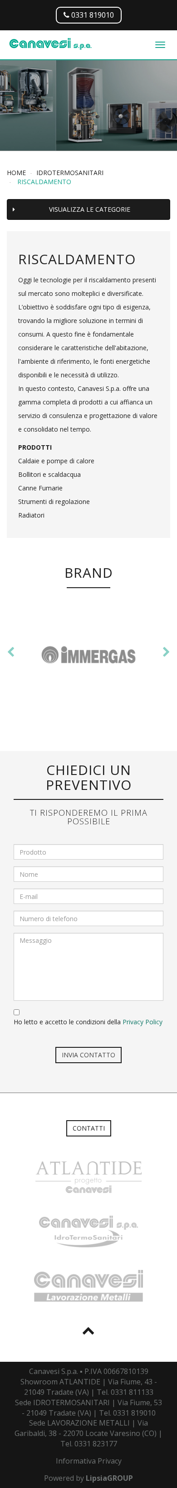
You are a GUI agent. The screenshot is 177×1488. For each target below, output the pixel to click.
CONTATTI (89, 1128)
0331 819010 (91, 15)
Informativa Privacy (89, 1461)
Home (16, 172)
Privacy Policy (142, 1021)
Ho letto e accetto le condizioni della (88, 1021)
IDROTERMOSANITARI (69, 172)
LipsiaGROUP (109, 1478)
